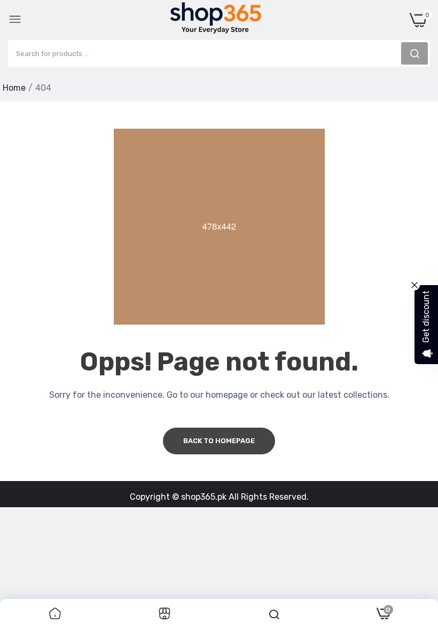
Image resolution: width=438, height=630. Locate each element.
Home (14, 88)
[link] (55, 614)
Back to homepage (219, 441)
